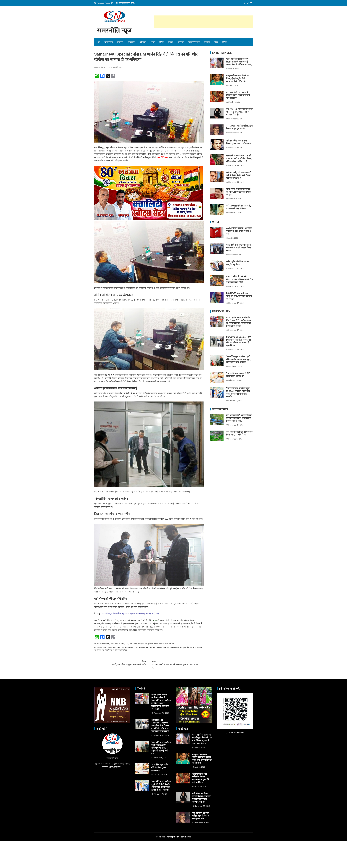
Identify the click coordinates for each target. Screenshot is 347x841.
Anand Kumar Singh (109, 647)
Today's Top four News (129, 643)
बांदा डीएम (104, 650)
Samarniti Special (156, 647)
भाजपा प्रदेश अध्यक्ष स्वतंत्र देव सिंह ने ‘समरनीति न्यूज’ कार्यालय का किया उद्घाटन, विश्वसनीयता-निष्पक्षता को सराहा (239, 321)
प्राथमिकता (97, 650)
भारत (153, 42)
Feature (117, 643)
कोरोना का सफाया (198, 647)
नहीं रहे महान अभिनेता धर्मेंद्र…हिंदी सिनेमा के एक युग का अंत (239, 127)
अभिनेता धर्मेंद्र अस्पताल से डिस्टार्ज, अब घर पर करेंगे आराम (238, 142)
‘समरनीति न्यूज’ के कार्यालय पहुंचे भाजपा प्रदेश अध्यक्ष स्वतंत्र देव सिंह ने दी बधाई (130, 613)
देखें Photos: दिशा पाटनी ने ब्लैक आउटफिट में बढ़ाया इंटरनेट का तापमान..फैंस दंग (239, 112)
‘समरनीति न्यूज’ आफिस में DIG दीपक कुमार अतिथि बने (238, 374)
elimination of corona (132, 647)
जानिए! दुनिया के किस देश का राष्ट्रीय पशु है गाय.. (237, 263)
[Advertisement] (203, 21)
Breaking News (109, 643)
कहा (191, 647)
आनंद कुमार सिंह (184, 647)
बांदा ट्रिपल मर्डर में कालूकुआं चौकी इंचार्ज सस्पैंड (129, 663)
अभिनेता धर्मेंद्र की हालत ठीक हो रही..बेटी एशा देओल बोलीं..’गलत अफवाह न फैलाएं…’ (238, 175)
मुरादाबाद (131, 42)
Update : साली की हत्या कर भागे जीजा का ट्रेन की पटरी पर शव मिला (175, 664)
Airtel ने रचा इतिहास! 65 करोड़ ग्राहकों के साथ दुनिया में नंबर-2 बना (239, 231)
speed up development (171, 647)
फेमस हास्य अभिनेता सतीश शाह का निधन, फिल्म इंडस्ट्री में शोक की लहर (238, 192)
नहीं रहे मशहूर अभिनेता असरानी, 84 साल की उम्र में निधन (238, 207)
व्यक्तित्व (207, 42)
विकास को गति (112, 650)
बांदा (146, 643)
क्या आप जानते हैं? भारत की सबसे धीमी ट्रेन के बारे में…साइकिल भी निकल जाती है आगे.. (239, 418)
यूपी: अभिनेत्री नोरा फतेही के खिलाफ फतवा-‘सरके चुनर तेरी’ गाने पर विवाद (238, 95)
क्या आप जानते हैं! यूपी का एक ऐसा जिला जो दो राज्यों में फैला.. (239, 433)
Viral (175, 837)
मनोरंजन (181, 42)
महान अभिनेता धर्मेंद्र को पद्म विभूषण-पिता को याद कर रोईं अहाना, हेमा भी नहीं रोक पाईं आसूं (238, 62)
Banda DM (120, 647)
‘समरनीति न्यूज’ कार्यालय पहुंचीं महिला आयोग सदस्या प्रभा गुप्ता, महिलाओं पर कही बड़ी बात (238, 359)
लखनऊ (120, 42)
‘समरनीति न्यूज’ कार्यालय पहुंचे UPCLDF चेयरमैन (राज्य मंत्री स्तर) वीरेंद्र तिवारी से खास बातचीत (238, 392)
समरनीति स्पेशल (194, 42)
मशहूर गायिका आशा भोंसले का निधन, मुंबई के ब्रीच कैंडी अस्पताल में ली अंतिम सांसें (237, 78)
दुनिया (161, 42)
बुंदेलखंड (143, 42)
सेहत (216, 42)
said (147, 647)
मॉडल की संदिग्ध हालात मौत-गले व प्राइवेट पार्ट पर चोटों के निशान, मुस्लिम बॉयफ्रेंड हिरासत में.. (239, 158)
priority (142, 647)
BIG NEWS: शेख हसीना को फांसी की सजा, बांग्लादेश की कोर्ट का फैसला (239, 296)
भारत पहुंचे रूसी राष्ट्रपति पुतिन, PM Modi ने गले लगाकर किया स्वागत (238, 248)
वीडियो (224, 42)
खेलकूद (170, 42)
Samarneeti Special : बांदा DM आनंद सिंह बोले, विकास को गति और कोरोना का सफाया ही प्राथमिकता (238, 341)
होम (99, 42)
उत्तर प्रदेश (109, 42)
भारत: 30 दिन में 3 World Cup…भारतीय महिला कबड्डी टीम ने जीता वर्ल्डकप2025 (239, 279)
